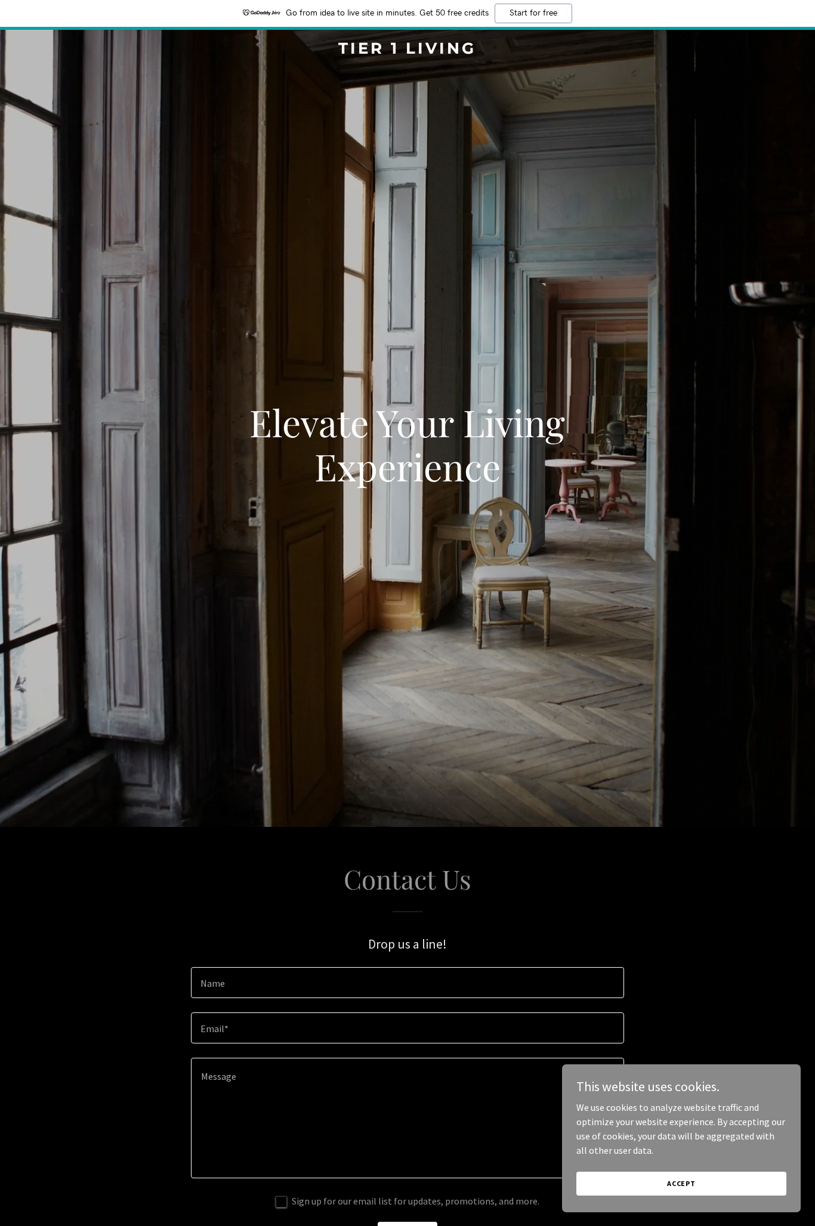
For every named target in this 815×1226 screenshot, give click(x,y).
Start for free (533, 13)
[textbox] (407, 982)
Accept (681, 1183)
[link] (407, 50)
